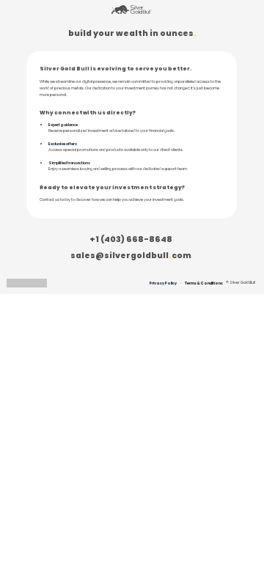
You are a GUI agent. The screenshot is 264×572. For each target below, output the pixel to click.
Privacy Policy (163, 283)
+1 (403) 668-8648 (130, 239)
